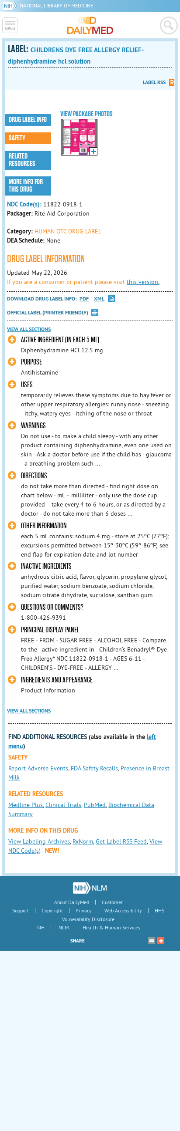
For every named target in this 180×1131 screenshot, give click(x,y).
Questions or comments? (52, 607)
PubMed (95, 805)
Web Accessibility (123, 910)
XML (99, 299)
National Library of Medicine (56, 5)
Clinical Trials (63, 805)
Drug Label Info (28, 119)
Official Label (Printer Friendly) (47, 312)
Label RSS (154, 82)
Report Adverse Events (38, 768)
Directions (34, 475)
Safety (17, 138)
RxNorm (83, 841)
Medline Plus (25, 805)
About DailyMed (71, 902)
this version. (143, 282)
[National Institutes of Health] (11, 5)
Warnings (33, 425)
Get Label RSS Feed (121, 841)
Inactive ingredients (46, 566)
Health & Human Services (111, 927)
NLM (64, 927)
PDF (84, 299)
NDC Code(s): (24, 204)
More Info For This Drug (26, 186)
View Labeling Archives (39, 841)
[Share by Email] (151, 940)
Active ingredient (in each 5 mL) (60, 339)
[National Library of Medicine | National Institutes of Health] (90, 888)
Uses (27, 384)
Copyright (52, 910)
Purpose (31, 362)
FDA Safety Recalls (94, 768)
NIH (40, 927)
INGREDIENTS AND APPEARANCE (57, 680)
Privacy (84, 910)
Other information (44, 525)
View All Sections (29, 329)
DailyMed (90, 25)
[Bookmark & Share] (160, 940)
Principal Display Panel (50, 630)
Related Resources (22, 160)
